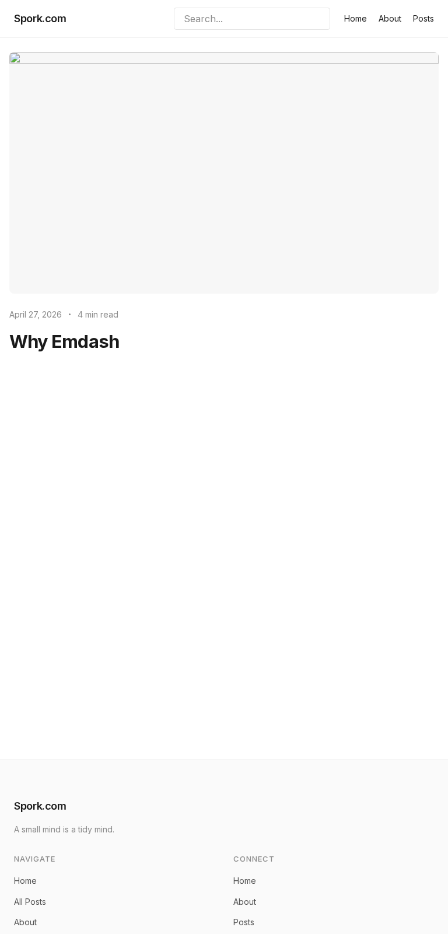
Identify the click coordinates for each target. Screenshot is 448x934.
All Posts (30, 902)
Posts (423, 18)
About (390, 18)
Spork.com (40, 18)
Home (355, 18)
